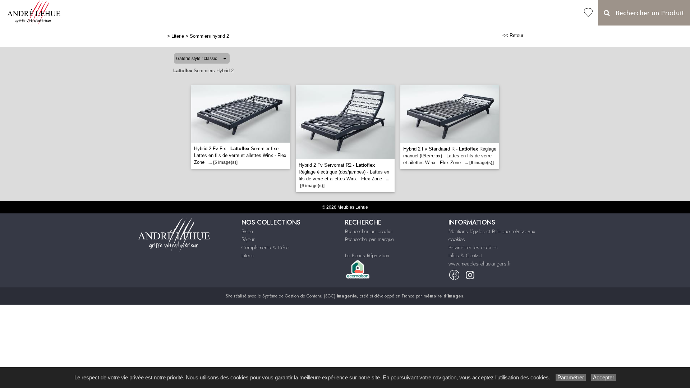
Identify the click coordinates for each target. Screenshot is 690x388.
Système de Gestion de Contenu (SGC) (309, 296)
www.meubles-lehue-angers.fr (479, 264)
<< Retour (512, 35)
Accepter (604, 377)
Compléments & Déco (265, 247)
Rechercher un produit (368, 231)
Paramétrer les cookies (473, 247)
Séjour (248, 239)
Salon (247, 231)
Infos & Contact (465, 255)
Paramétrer (570, 377)
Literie (177, 36)
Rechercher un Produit (647, 13)
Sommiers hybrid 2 (209, 36)
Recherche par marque (369, 239)
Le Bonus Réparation (367, 255)
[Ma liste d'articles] (588, 13)
